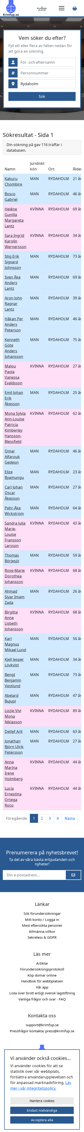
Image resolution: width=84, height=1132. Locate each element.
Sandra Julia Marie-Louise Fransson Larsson (15, 534)
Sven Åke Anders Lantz (13, 283)
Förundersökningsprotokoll (42, 969)
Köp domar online (42, 975)
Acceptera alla (42, 1120)
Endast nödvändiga (42, 1110)
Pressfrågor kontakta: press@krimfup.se (42, 1031)
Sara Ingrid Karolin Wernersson (15, 241)
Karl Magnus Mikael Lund (15, 644)
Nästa (70, 818)
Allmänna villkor (42, 931)
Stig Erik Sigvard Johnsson (13, 262)
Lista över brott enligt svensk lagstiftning (42, 993)
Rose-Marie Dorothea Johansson (15, 576)
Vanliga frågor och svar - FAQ (42, 999)
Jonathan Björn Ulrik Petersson (14, 747)
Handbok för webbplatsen (42, 981)
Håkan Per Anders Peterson (14, 324)
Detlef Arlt (14, 731)
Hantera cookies (42, 1101)
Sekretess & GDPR (42, 937)
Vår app (42, 987)
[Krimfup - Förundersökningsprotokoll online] (19, 8)
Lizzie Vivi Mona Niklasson (13, 716)
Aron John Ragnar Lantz (13, 303)
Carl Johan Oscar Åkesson (14, 493)
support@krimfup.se (42, 1024)
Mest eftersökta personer (42, 925)
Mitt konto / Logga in (42, 919)
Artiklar (42, 963)
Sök (42, 96)
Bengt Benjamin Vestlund (13, 680)
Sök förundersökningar (42, 913)
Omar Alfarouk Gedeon (12, 456)
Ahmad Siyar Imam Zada (14, 597)
